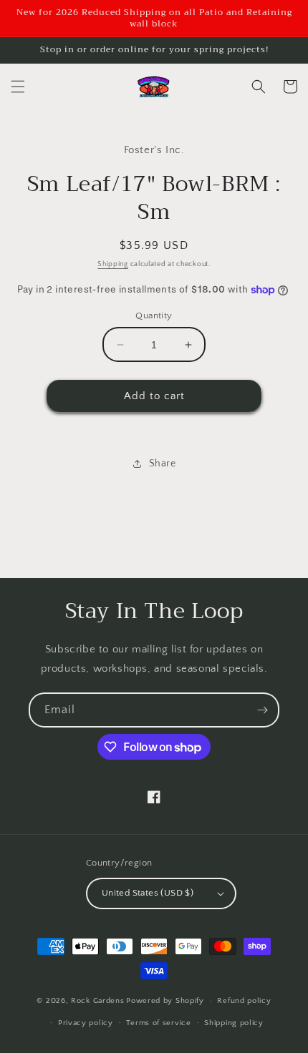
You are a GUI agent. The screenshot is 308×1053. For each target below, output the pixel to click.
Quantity (153, 315)
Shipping (112, 264)
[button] (18, 86)
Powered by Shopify (165, 1000)
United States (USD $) (147, 893)
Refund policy (244, 1000)
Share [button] (162, 463)
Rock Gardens (97, 1000)
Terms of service (158, 1023)
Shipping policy (234, 1023)
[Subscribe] (262, 710)
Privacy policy (85, 1023)
